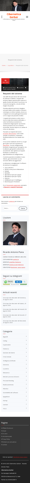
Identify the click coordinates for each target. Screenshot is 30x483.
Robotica (5, 388)
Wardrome (6, 145)
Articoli (4, 431)
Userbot (5, 404)
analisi (4, 89)
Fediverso (6, 349)
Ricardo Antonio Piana (10, 87)
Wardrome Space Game (20, 457)
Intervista (6, 364)
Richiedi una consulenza (9, 442)
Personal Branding (8, 380)
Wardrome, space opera (18, 267)
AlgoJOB (5, 337)
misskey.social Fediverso (16, 265)
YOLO (4, 408)
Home (4, 65)
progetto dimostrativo (9, 133)
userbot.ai (16, 259)
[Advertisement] (15, 38)
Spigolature (6, 396)
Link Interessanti (7, 436)
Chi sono (4, 433)
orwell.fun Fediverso (15, 262)
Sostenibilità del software (10, 392)
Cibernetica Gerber (14, 16)
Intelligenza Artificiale (9, 361)
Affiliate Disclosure (7, 428)
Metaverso (6, 372)
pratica (9, 89)
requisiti (13, 89)
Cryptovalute (7, 345)
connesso (11, 201)
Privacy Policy (6, 439)
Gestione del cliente (9, 353)
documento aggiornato (13, 185)
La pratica (11, 65)
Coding (5, 341)
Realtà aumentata (8, 384)
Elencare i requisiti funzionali (13, 187)
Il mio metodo (7, 357)
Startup (5, 400)
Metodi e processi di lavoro (11, 377)
